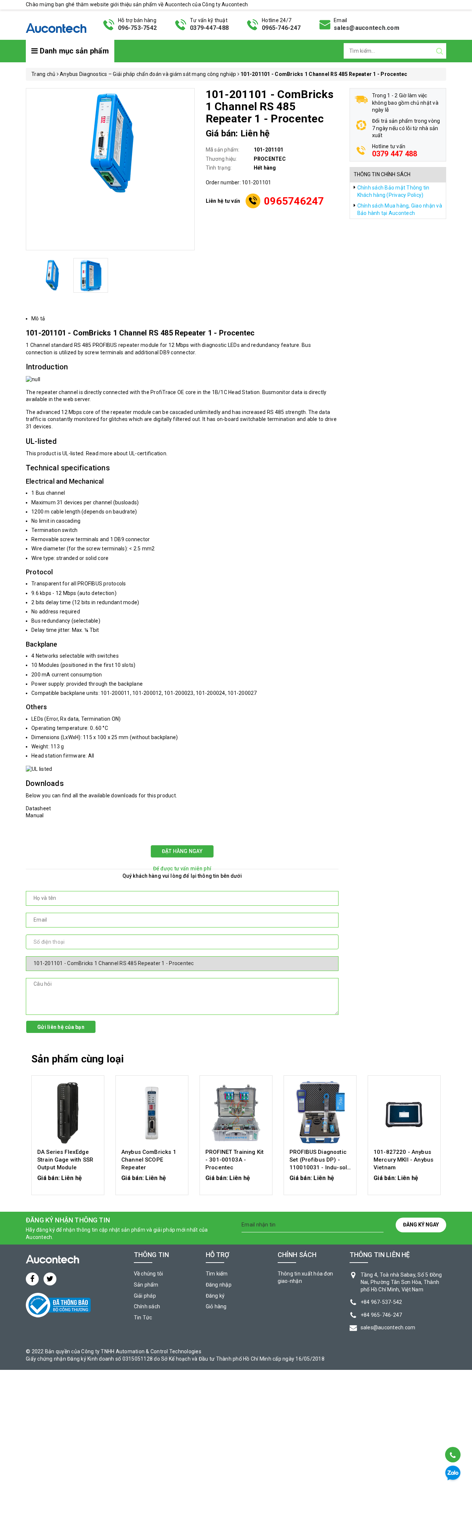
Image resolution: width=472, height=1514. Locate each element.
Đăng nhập (219, 1285)
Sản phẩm (146, 1285)
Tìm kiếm (217, 1274)
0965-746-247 (281, 27)
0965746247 (294, 201)
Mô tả (38, 318)
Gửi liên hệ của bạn (60, 1027)
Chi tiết (68, 1181)
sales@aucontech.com (366, 27)
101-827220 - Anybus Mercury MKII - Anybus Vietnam (403, 1160)
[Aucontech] (56, 24)
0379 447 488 (394, 153)
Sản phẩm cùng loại (77, 1059)
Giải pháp (145, 1296)
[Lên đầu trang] (452, 1436)
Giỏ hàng (216, 1306)
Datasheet (38, 808)
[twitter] (50, 1279)
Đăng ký (215, 1296)
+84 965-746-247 (381, 1315)
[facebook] (32, 1279)
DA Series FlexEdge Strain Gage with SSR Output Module (65, 1160)
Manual (35, 815)
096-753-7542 (137, 27)
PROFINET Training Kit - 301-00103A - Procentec (234, 1160)
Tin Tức (143, 1317)
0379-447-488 (209, 27)
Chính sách (147, 1306)
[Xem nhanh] (68, 1113)
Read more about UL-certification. (126, 453)
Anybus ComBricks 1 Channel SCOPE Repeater (148, 1160)
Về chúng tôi (148, 1274)
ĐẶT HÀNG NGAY (182, 851)
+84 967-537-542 (381, 1302)
